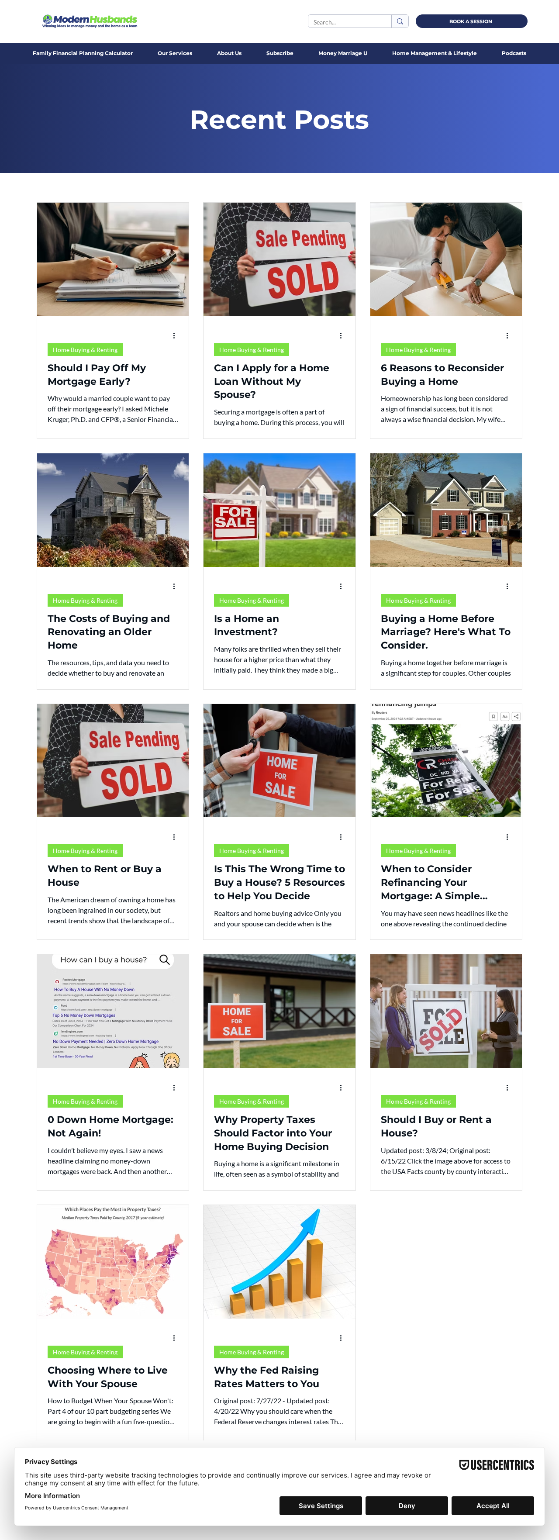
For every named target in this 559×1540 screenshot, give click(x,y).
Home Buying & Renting (85, 349)
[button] (229, 53)
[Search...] (399, 21)
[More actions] (177, 336)
